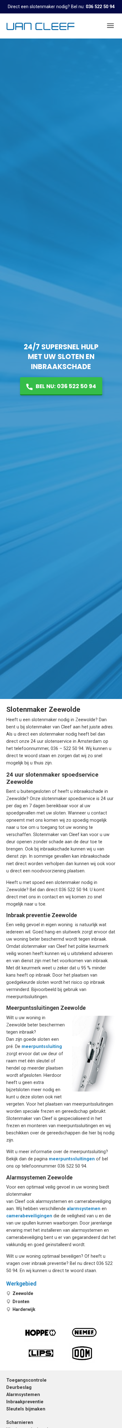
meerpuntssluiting (42, 1046)
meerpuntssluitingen (72, 1159)
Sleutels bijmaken (25, 1409)
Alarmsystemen (23, 1394)
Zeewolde (23, 1293)
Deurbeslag (19, 1387)
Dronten (21, 1301)
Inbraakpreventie (24, 1402)
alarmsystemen (83, 1208)
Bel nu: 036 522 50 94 (65, 386)
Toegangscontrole (26, 1380)
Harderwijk (24, 1309)
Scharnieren (19, 1422)
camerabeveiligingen (29, 1216)
